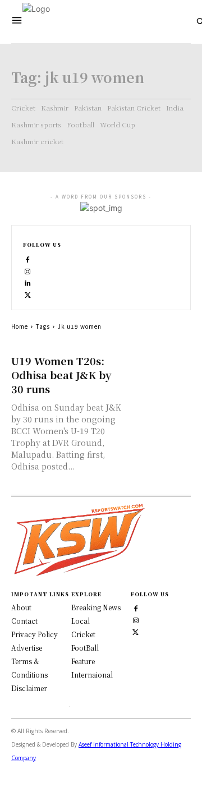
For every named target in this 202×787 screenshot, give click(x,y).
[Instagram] (28, 270)
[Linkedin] (28, 282)
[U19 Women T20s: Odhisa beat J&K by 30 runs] (159, 369)
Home (19, 326)
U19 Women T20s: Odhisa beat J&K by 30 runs (61, 374)
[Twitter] (135, 631)
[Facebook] (28, 258)
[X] (28, 293)
